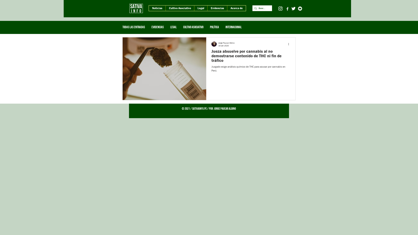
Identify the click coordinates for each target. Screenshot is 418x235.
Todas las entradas (133, 27)
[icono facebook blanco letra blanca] (287, 9)
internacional (233, 27)
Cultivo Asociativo (193, 27)
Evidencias (158, 27)
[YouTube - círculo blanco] (300, 9)
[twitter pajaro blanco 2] (293, 9)
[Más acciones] (290, 44)
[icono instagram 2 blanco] (280, 9)
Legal (173, 27)
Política (214, 27)
